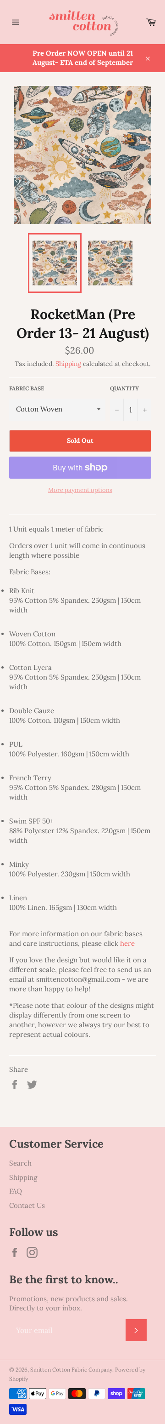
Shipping (68, 364)
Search (20, 1163)
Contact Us (27, 1205)
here (127, 943)
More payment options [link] (80, 490)
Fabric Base (26, 388)
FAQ (15, 1191)
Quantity (124, 388)
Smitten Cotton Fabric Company (71, 1369)
